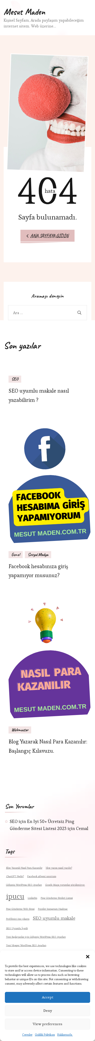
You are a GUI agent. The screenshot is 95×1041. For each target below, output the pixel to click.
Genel (15, 554)
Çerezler (27, 1034)
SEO (14, 379)
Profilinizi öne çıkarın (17, 918)
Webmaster (19, 729)
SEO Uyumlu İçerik (17, 928)
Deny (47, 1010)
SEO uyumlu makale (54, 918)
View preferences (47, 1024)
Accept (47, 997)
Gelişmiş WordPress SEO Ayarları (24, 884)
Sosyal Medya (38, 554)
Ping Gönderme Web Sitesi (20, 908)
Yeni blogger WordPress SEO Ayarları (26, 945)
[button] (87, 956)
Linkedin (32, 898)
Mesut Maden (24, 11)
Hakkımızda (65, 1034)
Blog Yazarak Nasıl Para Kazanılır (24, 867)
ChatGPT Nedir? (15, 876)
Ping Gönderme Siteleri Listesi (57, 898)
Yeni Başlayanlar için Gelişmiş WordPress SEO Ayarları (36, 936)
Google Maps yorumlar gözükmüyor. (65, 884)
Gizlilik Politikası (45, 1034)
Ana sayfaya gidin (49, 236)
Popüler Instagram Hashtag (52, 908)
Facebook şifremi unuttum (41, 876)
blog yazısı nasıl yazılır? (59, 867)
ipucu (15, 896)
